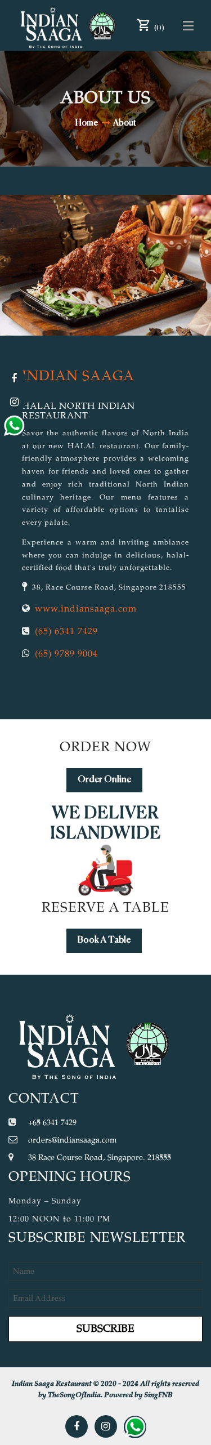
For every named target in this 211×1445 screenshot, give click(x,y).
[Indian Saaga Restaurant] (67, 25)
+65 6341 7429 (52, 1123)
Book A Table (104, 940)
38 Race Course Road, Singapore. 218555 (99, 1158)
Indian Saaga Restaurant (52, 1384)
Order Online (104, 779)
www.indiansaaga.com (86, 609)
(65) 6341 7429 (66, 631)
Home (86, 123)
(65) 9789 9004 (66, 654)
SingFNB (158, 1395)
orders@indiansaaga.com (72, 1140)
